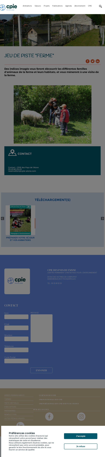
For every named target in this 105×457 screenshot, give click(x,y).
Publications (57, 6)
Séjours (38, 6)
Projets (47, 6)
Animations (27, 6)
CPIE (90, 6)
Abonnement (80, 6)
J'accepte (80, 436)
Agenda (68, 6)
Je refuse (80, 446)
